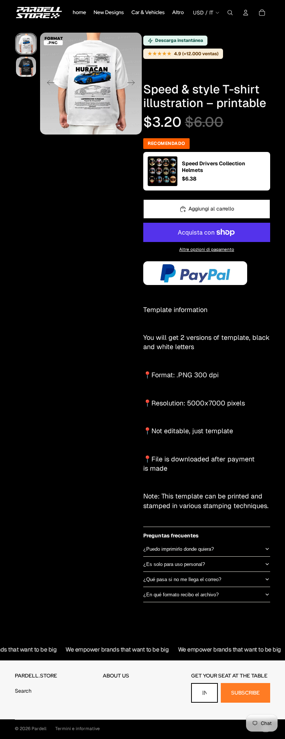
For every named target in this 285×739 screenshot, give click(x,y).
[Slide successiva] (133, 84)
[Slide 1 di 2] (26, 44)
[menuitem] (177, 12)
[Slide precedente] (48, 84)
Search (23, 690)
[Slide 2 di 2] (26, 67)
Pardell (39, 729)
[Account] (246, 12)
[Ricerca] (230, 12)
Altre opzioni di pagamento (206, 249)
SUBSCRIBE (245, 692)
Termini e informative (77, 729)
